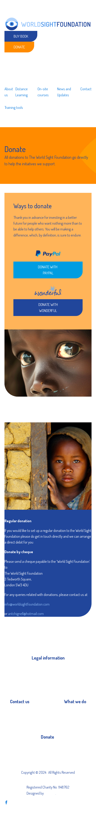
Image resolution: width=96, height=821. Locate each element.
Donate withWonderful (48, 307)
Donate (19, 47)
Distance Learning (21, 91)
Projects (69, 711)
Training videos (74, 719)
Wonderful (48, 755)
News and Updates (64, 91)
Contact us (17, 711)
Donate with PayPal (48, 269)
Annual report (41, 684)
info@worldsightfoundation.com (27, 604)
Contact (86, 88)
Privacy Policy (41, 668)
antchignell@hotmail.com (26, 613)
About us (8, 91)
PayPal (45, 747)
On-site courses (43, 91)
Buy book (21, 36)
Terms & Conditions (45, 676)
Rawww (49, 793)
